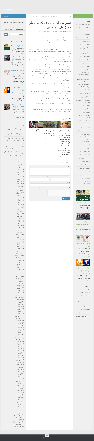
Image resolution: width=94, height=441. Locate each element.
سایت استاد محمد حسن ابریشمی (84, 301)
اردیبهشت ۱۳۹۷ (20, 338)
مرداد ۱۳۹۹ (21, 290)
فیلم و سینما (13, 107)
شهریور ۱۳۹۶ (21, 352)
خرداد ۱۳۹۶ (21, 357)
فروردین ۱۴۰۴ (21, 192)
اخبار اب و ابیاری (85, 27)
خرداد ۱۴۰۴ (21, 188)
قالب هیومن (30, 437)
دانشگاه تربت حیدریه (84, 292)
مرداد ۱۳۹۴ (21, 395)
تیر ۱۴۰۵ (22, 167)
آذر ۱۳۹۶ (22, 346)
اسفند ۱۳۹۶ (21, 341)
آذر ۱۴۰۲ (22, 220)
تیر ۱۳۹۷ (22, 334)
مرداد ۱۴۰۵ (21, 165)
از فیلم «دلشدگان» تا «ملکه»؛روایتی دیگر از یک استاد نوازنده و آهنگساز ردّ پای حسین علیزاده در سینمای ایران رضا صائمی (17, 114)
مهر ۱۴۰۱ (22, 244)
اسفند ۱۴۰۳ (21, 193)
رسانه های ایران (85, 306)
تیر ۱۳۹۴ (22, 397)
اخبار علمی (86, 66)
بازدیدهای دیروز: (20, 417)
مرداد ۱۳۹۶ (21, 353)
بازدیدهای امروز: (20, 414)
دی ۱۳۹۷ (22, 323)
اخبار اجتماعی (54, 16)
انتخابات (87, 124)
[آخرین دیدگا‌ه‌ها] (16, 41)
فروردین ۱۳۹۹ (21, 297)
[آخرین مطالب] (6, 41)
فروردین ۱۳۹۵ (21, 381)
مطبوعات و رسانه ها (17, 46)
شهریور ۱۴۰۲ (21, 225)
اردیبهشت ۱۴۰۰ (20, 274)
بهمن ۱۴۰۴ (21, 174)
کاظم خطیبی (65, 31)
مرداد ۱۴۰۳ (21, 206)
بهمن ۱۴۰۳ (21, 195)
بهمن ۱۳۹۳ (21, 406)
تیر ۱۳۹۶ (22, 355)
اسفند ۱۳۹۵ (21, 362)
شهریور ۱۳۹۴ (21, 394)
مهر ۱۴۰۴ (22, 181)
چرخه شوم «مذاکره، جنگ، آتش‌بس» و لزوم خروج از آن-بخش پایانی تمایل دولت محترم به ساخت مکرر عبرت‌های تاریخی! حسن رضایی (83, 251)
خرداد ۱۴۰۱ (21, 251)
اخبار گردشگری (85, 97)
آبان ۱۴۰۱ (22, 243)
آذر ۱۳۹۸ (22, 304)
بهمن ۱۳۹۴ (21, 385)
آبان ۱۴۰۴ (22, 179)
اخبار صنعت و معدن (84, 59)
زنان (88, 148)
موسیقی (14, 109)
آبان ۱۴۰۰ (22, 264)
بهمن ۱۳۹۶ (21, 343)
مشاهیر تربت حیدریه (84, 168)
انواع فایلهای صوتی (84, 130)
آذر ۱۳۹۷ (22, 325)
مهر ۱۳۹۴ (22, 392)
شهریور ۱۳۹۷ (21, 330)
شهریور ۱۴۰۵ (21, 164)
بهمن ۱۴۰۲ (21, 216)
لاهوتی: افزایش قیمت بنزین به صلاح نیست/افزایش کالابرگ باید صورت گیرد (17, 64)
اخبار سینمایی (86, 56)
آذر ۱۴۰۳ (22, 199)
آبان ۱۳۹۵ (22, 369)
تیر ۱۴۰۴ (22, 186)
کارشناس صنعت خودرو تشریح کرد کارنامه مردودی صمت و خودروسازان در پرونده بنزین (17, 98)
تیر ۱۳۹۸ (22, 313)
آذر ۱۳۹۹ (22, 283)
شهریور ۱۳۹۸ (21, 309)
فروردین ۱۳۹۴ (21, 403)
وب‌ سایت (68, 182)
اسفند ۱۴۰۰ (21, 257)
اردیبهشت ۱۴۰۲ (20, 232)
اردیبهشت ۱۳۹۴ (20, 401)
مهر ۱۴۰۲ (22, 223)
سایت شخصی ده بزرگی (83, 312)
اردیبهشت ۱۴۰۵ (20, 171)
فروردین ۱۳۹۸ (21, 318)
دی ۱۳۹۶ (22, 345)
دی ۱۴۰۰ (22, 260)
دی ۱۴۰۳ (22, 197)
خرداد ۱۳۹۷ (21, 336)
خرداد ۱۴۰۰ (21, 273)
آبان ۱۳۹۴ (22, 390)
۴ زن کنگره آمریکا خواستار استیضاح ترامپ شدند (35, 131)
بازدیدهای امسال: (20, 424)
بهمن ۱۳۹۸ (21, 301)
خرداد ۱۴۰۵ (21, 169)
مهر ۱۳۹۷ (22, 329)
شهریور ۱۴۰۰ (21, 267)
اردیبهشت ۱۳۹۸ (20, 316)
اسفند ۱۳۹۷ (21, 320)
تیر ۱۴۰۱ (22, 250)
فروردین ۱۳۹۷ (21, 339)
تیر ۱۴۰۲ (22, 229)
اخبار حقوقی (39, 16)
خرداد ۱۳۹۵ (21, 378)
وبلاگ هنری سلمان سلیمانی (82, 316)
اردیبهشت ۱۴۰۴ (20, 190)
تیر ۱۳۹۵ (22, 376)
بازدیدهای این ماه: (20, 422)
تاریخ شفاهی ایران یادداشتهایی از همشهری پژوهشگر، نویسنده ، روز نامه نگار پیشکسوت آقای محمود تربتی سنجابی (84, 138)
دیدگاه (68, 167)
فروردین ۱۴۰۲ (21, 234)
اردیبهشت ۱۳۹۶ (20, 359)
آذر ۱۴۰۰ (22, 262)
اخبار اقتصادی (46, 16)
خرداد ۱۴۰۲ (21, 230)
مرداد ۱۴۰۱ (21, 248)
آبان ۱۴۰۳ (22, 200)
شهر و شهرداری (18, 93)
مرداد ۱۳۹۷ (21, 332)
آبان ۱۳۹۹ (22, 285)
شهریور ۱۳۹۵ (21, 373)
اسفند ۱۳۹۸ (21, 299)
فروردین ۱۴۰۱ (21, 255)
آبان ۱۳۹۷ (22, 327)
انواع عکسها (86, 127)
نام (48, 177)
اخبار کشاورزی (85, 93)
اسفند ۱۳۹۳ (21, 404)
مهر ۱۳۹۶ (22, 350)
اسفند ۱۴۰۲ (21, 215)
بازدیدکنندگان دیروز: (19, 419)
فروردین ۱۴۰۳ (21, 213)
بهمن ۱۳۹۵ (21, 364)
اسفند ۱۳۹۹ (21, 278)
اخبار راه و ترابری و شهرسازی (81, 222)
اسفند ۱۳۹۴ (21, 383)
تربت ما (8, 9)
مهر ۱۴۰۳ (22, 202)
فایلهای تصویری (85, 158)
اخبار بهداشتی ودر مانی (83, 37)
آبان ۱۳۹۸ (22, 306)
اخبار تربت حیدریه (85, 309)
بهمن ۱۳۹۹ (21, 280)
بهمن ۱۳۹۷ (21, 322)
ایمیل (68, 177)
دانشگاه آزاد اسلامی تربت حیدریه (83, 296)
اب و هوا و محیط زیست (20, 87)
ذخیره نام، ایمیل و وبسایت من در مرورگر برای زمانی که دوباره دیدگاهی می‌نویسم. (50, 187)
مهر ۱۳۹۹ (22, 287)
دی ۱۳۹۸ (22, 302)
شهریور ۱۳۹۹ (21, 288)
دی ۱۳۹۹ (22, 281)
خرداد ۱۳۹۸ (21, 315)
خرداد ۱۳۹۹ (21, 294)
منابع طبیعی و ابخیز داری (83, 175)
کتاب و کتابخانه (85, 164)
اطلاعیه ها (86, 112)
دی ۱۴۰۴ (22, 176)
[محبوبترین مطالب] (11, 41)
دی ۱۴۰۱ (22, 239)
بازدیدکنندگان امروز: (19, 415)
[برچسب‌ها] (21, 41)
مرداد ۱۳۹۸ (21, 311)
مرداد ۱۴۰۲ (21, 227)
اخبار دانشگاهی (85, 44)
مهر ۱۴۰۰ (22, 265)
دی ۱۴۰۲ (22, 218)
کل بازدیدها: (21, 426)
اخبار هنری (18, 107)
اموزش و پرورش (85, 120)
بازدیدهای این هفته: (19, 421)
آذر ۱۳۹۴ (22, 388)
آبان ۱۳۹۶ (22, 348)
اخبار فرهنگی (86, 69)
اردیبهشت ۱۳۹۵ (20, 380)
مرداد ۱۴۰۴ (21, 185)
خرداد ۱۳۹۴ (21, 399)
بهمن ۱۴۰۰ (21, 258)
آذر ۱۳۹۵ (22, 367)
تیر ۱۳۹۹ (22, 292)
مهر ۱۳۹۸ (22, 308)
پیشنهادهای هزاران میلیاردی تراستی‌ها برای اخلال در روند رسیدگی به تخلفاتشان (18, 50)
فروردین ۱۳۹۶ (21, 360)
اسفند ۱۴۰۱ (21, 236)
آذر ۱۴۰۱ (22, 241)
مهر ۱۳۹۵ (22, 371)
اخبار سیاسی (32, 16)
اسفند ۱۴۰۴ (21, 172)
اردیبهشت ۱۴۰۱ (20, 253)
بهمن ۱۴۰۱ (21, 237)
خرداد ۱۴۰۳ (21, 209)
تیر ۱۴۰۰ (22, 271)
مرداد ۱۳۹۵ (21, 374)
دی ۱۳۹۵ (22, 366)
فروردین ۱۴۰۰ (21, 276)
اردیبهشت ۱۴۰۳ (20, 211)
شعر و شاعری (86, 151)
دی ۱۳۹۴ (22, 387)
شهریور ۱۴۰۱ (21, 246)
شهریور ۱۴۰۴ (21, 183)
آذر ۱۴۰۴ (22, 178)
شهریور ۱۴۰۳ (21, 204)
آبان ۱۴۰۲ (22, 222)
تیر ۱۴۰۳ (22, 207)
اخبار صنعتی (86, 63)
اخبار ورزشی (86, 109)
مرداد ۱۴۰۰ (21, 269)
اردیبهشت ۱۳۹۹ (20, 295)
